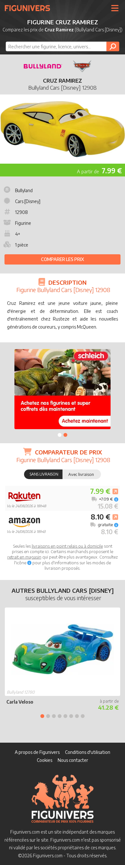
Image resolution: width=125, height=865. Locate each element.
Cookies (44, 760)
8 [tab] (83, 716)
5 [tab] (65, 716)
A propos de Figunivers (37, 752)
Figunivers (30, 8)
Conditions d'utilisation (87, 752)
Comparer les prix (62, 259)
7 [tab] (77, 716)
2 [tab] (65, 435)
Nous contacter (73, 760)
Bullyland (24, 190)
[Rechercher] (112, 46)
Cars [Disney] (27, 201)
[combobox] (62, 46)
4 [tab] (60, 716)
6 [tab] (71, 716)
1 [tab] (60, 435)
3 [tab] (54, 716)
